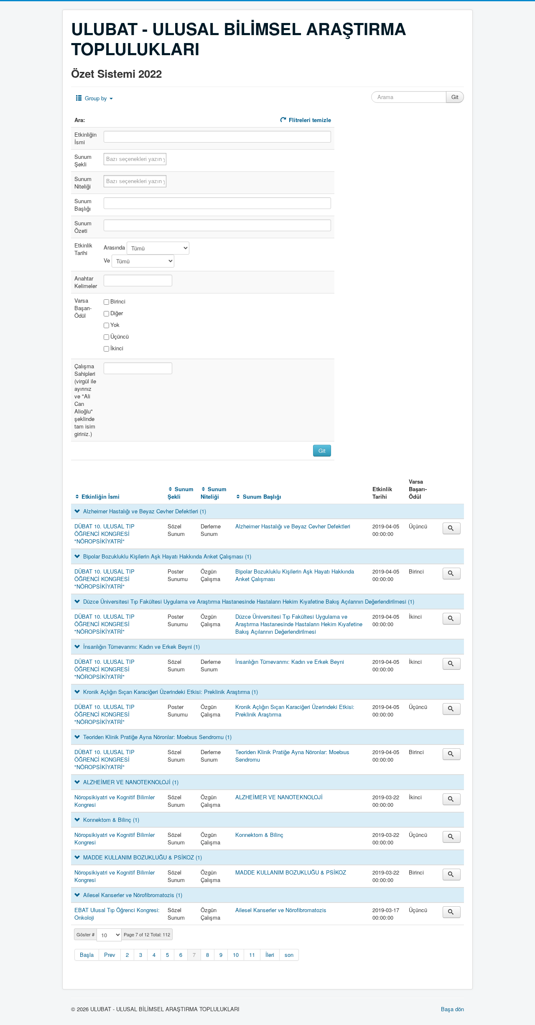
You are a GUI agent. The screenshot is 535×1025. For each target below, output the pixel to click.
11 (252, 955)
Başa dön (452, 1009)
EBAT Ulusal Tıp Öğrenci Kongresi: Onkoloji (117, 913)
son (289, 955)
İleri (269, 955)
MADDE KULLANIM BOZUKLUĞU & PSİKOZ (290, 872)
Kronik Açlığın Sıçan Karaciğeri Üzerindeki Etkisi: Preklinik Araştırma (294, 710)
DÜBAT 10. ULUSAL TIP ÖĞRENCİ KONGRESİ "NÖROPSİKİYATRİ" (104, 533)
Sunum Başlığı (262, 496)
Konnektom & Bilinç (259, 835)
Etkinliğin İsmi (101, 496)
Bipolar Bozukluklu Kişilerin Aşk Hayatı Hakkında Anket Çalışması (294, 575)
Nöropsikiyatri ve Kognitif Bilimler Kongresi (114, 800)
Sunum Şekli (181, 492)
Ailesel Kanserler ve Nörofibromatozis (280, 910)
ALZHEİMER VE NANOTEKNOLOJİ (279, 797)
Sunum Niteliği (214, 492)
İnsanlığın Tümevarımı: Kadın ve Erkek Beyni (289, 661)
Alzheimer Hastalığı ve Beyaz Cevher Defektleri (292, 526)
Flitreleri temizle (309, 120)
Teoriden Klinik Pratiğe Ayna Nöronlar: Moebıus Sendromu (292, 755)
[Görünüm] (452, 528)
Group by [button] (96, 98)
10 (236, 955)
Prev (109, 955)
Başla (87, 955)
